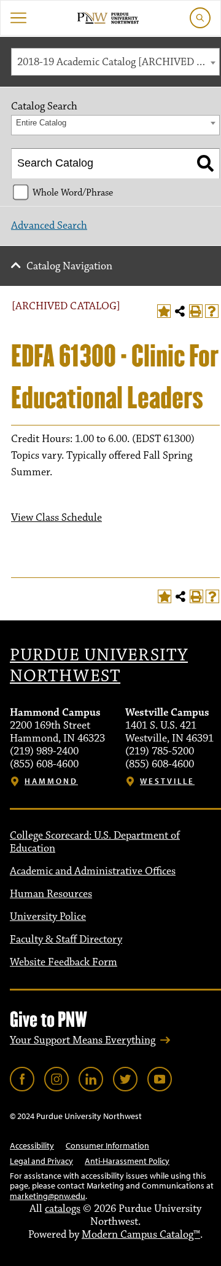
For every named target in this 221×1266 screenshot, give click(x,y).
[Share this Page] (180, 311)
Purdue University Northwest (99, 666)
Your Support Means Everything (82, 1040)
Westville (167, 781)
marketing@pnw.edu (47, 1195)
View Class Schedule (56, 517)
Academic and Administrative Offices (93, 871)
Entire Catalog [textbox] (41, 122)
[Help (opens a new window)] (212, 311)
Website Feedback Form (63, 962)
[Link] (22, 1079)
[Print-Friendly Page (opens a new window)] (196, 311)
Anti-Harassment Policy (127, 1160)
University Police (48, 917)
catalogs (62, 1209)
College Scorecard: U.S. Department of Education (95, 842)
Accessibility (32, 1145)
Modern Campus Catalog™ (141, 1234)
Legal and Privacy (41, 1160)
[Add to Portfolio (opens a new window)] (164, 311)
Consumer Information (107, 1145)
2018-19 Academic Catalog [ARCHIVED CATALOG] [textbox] (118, 62)
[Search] (205, 163)
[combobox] (115, 62)
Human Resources (51, 894)
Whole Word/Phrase (73, 192)
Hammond (51, 781)
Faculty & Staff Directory (66, 939)
